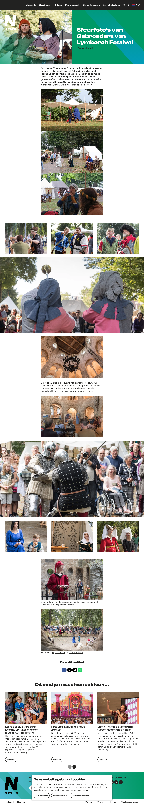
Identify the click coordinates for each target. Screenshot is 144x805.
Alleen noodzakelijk (60, 795)
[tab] (5, 327)
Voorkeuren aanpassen (81, 795)
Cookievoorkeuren (129, 801)
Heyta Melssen (58, 652)
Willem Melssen (76, 652)
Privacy (113, 801)
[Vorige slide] (70, 767)
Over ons (101, 801)
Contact (88, 801)
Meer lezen (11, 760)
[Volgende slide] (74, 767)
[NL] (133, 5)
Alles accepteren (42, 795)
